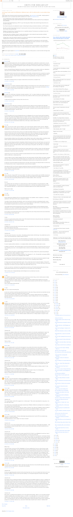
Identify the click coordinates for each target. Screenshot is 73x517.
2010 (55, 444)
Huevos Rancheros (66, 274)
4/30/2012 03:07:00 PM (9, 327)
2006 (55, 450)
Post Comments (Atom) (10, 511)
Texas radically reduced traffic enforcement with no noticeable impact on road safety (61, 38)
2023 (55, 282)
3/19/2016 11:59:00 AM (9, 501)
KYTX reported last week (34, 16)
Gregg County (14, 55)
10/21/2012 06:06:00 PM (9, 411)
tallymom (6, 414)
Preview (58, 30)
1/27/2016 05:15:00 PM (9, 490)
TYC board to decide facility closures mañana (62, 430)
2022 (55, 284)
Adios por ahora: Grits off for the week (61, 413)
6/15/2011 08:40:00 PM (9, 214)
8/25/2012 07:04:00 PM (9, 396)
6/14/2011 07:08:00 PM (9, 111)
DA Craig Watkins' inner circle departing (61, 390)
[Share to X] (23, 54)
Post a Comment (4, 504)
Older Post (48, 505)
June (56, 313)
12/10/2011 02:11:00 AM (10, 272)
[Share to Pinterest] (25, 54)
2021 (55, 285)
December (57, 303)
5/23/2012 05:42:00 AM (9, 357)
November (57, 305)
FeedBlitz (65, 30)
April (56, 436)
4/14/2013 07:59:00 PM (9, 443)
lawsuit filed (17, 50)
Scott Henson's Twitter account (59, 19)
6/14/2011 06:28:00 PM (9, 101)
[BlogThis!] (22, 54)
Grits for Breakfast (36, 5)
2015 (55, 295)
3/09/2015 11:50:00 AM (9, 475)
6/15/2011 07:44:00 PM (9, 190)
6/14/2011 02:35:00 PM (9, 89)
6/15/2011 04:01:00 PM (9, 179)
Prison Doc (6, 61)
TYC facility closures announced (60, 414)
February (56, 440)
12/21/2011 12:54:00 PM (9, 285)
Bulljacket (6, 345)
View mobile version (26, 507)
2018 (55, 290)
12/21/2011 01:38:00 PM (9, 315)
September (57, 308)
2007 (55, 449)
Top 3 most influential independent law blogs (64, 250)
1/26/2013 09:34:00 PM (9, 428)
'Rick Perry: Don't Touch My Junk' (60, 350)
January (56, 441)
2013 (55, 299)
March (56, 438)
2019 (55, 289)
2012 (55, 300)
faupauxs (6, 463)
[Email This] (21, 54)
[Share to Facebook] (24, 54)
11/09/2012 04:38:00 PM (9, 420)
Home (26, 505)
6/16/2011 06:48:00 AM (9, 221)
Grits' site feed (64, 25)
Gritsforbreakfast (7, 84)
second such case (34, 15)
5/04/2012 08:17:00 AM (9, 342)
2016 (55, 294)
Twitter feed (55, 229)
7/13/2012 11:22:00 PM (9, 374)
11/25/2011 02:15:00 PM (9, 230)
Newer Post (4, 505)
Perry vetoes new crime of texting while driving (63, 368)
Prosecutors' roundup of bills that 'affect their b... (63, 397)
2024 (55, 280)
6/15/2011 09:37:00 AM (9, 122)
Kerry (5, 125)
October (56, 307)
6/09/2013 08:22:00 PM (9, 467)
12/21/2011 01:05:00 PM (9, 298)
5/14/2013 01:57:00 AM (9, 460)
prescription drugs (21, 55)
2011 (55, 302)
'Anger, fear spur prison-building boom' (61, 388)
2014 (55, 297)
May (56, 435)
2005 (55, 452)
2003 (55, 455)
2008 (55, 447)
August (56, 310)
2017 (55, 292)
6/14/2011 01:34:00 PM (9, 81)
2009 (55, 445)
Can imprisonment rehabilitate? (60, 373)
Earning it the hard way (59, 317)
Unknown (6, 376)
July (56, 312)
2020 (55, 287)
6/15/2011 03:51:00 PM (9, 170)
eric (5, 275)
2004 (55, 453)
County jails (7, 55)
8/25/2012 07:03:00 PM (9, 385)
